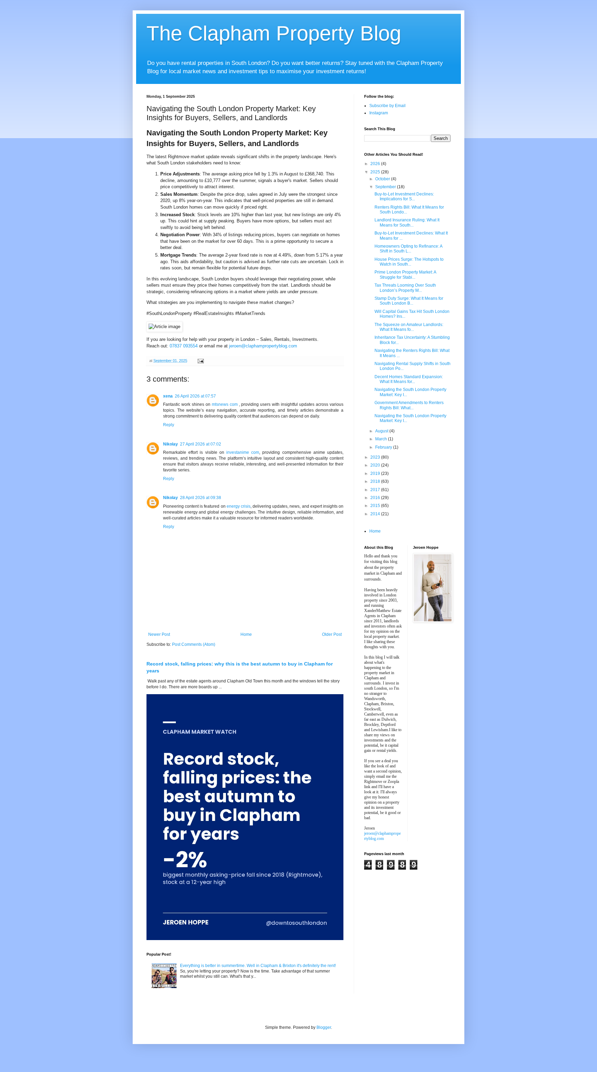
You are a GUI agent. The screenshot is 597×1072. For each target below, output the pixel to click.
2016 (375, 497)
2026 (375, 163)
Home (246, 634)
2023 (375, 457)
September (386, 186)
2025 (375, 172)
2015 (375, 505)
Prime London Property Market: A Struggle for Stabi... (405, 274)
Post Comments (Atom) (193, 644)
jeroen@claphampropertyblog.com (263, 345)
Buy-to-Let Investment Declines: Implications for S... (404, 196)
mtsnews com (225, 404)
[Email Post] (200, 360)
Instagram (378, 113)
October (383, 178)
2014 (375, 513)
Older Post (332, 634)
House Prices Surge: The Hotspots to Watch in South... (409, 262)
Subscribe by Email (387, 105)
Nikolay (170, 444)
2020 (375, 465)
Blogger (323, 1027)
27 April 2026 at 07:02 (200, 444)
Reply (168, 424)
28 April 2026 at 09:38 (200, 497)
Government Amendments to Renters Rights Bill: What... (409, 405)
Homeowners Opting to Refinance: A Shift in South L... (408, 248)
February (384, 447)
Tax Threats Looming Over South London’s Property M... (405, 288)
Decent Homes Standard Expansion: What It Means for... (409, 379)
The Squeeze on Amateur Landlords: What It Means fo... (409, 327)
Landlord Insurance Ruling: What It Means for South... (407, 222)
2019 (375, 473)
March (381, 439)
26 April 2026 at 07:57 (195, 396)
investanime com (242, 452)
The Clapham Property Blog (273, 33)
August (382, 431)
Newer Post (159, 634)
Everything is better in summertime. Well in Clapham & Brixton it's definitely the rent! (258, 965)
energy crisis (238, 506)
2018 (375, 481)
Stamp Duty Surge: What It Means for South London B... (409, 301)
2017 (375, 489)
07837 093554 (184, 345)
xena (168, 396)
